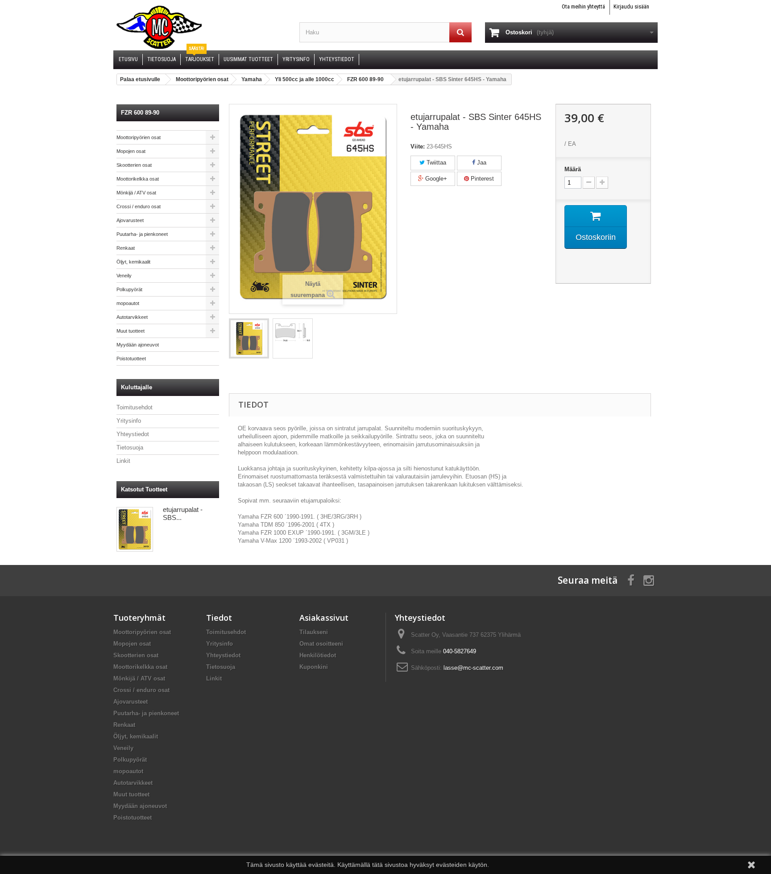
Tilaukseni (313, 632)
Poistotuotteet (131, 358)
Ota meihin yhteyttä (583, 6)
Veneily (124, 275)
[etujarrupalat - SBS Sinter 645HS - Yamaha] (249, 338)
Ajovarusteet (130, 220)
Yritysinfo (128, 420)
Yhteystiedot (132, 434)
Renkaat (125, 248)
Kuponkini (313, 667)
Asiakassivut (323, 617)
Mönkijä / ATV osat (136, 192)
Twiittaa (435, 162)
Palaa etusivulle (140, 79)
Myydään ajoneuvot (137, 344)
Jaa (480, 162)
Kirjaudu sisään (631, 6)
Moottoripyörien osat (138, 137)
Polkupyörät (129, 289)
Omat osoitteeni (321, 643)
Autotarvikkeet (132, 317)
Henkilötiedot (317, 655)
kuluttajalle (136, 387)
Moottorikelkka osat (137, 178)
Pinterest (481, 178)
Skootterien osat (134, 165)
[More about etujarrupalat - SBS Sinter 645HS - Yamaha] (134, 529)
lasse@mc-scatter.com (473, 667)
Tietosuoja (129, 447)
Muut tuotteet (130, 331)
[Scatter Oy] (199, 26)
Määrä (572, 169)
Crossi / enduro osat (138, 206)
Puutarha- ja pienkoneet (142, 234)
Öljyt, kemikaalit (133, 261)
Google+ (435, 178)
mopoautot (127, 303)
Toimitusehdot (134, 407)
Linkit (123, 461)
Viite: (417, 146)
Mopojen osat (130, 151)
